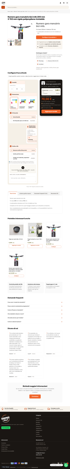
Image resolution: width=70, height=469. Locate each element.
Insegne (37, 432)
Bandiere (38, 422)
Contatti (38, 434)
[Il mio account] (60, 3)
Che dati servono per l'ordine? (15, 317)
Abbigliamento (39, 430)
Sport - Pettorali (14, 11)
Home (9, 11)
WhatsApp (41, 60)
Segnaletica (38, 428)
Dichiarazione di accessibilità (7, 451)
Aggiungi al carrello (51, 111)
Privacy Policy (4, 447)
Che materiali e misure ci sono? (16, 314)
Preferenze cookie (40, 457)
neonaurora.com (35, 467)
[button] (31, 24)
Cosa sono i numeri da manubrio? (16, 302)
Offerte (37, 418)
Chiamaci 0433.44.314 (53, 60)
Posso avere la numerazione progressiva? (18, 306)
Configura (53, 246)
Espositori (38, 424)
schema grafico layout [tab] (25, 193)
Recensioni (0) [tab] (54, 193)
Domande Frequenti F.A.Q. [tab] (40, 193)
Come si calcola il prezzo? (14, 321)
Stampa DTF (38, 426)
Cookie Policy (4, 449)
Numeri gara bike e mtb (22, 11)
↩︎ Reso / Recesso (5, 466)
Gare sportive (39, 436)
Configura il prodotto (49, 37)
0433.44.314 (39, 454)
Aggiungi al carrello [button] (16, 245)
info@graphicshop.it (40, 452)
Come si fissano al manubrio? (15, 310)
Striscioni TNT (39, 420)
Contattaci (41, 64)
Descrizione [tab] (13, 193)
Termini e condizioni (5, 445)
